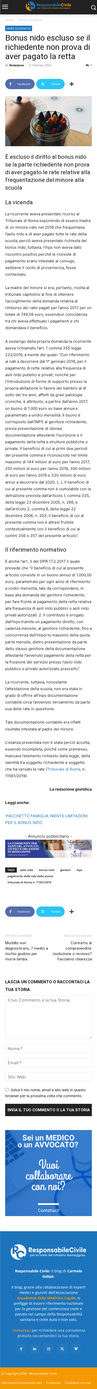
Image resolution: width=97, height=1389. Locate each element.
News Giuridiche (30, 19)
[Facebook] (21, 1349)
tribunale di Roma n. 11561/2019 (29, 882)
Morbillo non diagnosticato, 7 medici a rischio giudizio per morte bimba (26, 951)
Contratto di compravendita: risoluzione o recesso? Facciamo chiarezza (72, 951)
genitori (65, 870)
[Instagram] (48, 1349)
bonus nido (47, 870)
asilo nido (26, 870)
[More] (71, 84)
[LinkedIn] (35, 1349)
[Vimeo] (76, 1349)
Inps (79, 870)
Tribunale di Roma (63, 769)
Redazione (16, 65)
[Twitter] (62, 1349)
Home (9, 19)
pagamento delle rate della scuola (30, 876)
